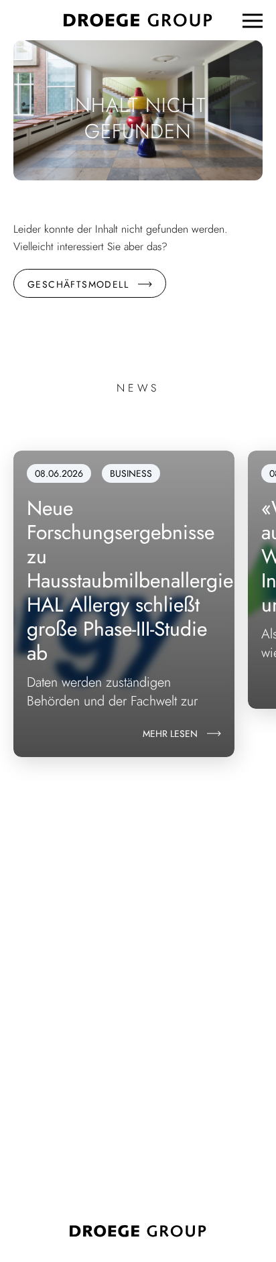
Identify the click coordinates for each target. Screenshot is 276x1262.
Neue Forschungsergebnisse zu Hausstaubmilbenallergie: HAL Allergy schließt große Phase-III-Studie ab (133, 580)
